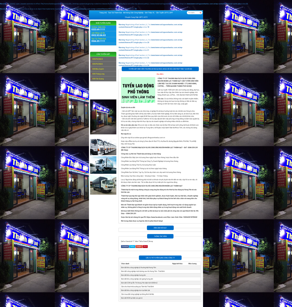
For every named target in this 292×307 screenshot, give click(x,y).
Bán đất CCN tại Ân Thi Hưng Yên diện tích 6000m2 (139, 283)
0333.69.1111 (98, 29)
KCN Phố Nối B (98, 64)
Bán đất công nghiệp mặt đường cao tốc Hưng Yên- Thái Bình (143, 271)
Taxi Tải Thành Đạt (115, 13)
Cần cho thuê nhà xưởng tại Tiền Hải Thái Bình (137, 286)
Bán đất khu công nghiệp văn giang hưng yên (137, 279)
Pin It (145, 246)
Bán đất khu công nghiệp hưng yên (133, 275)
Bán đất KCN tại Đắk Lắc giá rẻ (131, 298)
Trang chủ (103, 13)
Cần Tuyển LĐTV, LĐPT (164, 13)
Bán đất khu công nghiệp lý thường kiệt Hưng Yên (138, 267)
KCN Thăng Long (98, 74)
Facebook (125, 246)
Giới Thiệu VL (150, 13)
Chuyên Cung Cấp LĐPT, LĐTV (136, 17)
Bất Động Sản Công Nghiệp (133, 13)
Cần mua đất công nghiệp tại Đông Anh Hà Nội (137, 294)
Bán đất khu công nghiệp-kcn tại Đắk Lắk (135, 290)
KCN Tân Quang (98, 79)
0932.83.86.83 (98, 35)
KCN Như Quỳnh (98, 69)
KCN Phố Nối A (98, 59)
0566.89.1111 (98, 41)
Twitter (132, 246)
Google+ (139, 246)
